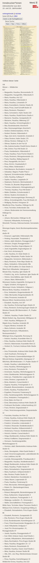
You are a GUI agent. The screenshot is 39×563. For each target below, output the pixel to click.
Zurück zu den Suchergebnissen (12, 19)
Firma (18, 24)
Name (7, 24)
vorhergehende (7, 13)
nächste (18, 13)
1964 (15, 16)
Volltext (24, 24)
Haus (12, 24)
